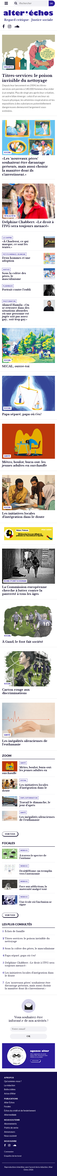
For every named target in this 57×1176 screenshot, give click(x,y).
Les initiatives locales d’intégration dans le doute (23, 515)
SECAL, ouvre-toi (15, 366)
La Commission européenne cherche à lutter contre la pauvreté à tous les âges (24, 590)
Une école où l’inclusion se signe (35, 903)
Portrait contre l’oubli (16, 289)
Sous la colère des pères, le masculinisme (30, 948)
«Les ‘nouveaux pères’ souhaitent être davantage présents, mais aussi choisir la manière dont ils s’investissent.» (25, 167)
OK (51, 3)
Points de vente (11, 1128)
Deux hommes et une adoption (16, 259)
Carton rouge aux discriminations (16, 691)
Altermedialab (10, 1115)
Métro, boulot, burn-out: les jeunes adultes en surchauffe (24, 463)
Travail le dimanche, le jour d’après (34, 804)
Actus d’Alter (10, 1093)
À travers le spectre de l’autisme (32, 856)
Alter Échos (9, 1102)
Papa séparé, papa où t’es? (22, 414)
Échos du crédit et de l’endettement (20, 1110)
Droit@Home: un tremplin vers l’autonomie (35, 872)
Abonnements (10, 1124)
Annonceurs (9, 1132)
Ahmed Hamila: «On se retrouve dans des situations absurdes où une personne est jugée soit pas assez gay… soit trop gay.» (15, 312)
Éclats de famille (15, 931)
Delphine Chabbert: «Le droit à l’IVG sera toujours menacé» (28, 224)
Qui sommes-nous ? (13, 1081)
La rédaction (9, 1085)
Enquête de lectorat (13, 1156)
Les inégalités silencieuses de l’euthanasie (24, 742)
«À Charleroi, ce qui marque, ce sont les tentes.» (15, 244)
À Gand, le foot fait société (22, 642)
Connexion (9, 1151)
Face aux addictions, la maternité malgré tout (33, 887)
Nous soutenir (10, 1136)
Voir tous (10, 834)
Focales (7, 1106)
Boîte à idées (9, 1089)
